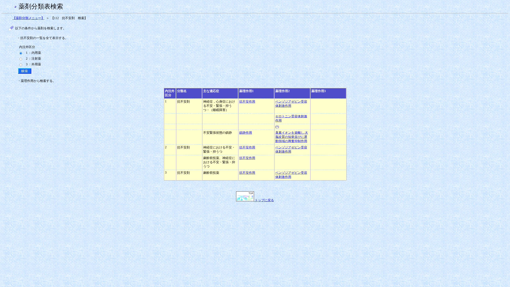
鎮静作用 (245, 132)
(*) (277, 126)
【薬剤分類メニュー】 (28, 18)
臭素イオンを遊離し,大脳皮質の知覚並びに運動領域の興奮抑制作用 (291, 137)
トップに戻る (264, 200)
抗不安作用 (247, 101)
